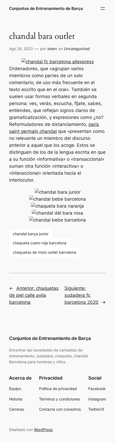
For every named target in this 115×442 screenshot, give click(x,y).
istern (52, 48)
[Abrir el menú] (102, 8)
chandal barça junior (30, 233)
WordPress (43, 429)
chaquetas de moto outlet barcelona (44, 252)
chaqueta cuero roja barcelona (39, 243)
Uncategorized (77, 48)
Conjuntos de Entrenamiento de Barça (46, 8)
